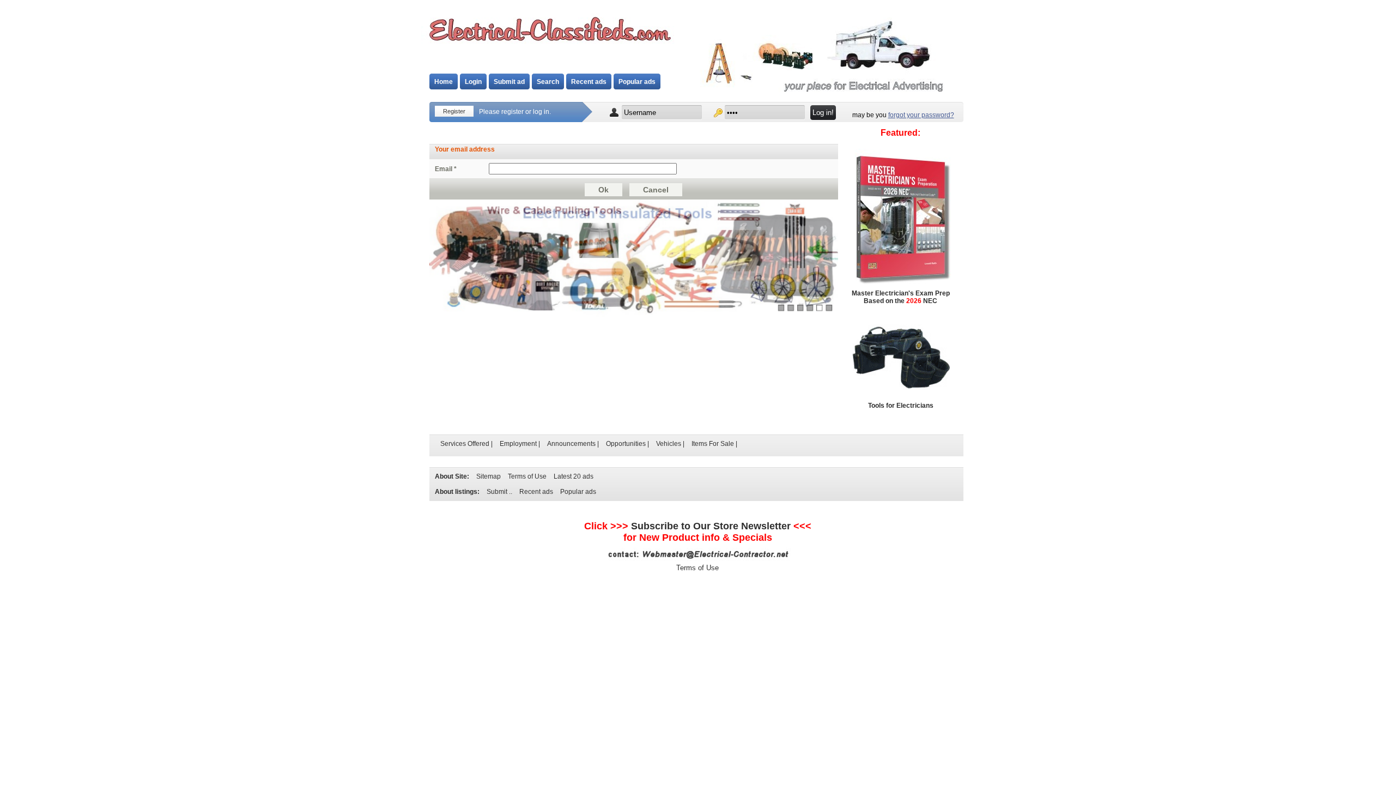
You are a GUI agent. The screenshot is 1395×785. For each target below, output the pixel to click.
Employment (518, 444)
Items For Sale (713, 444)
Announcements (571, 444)
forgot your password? (921, 115)
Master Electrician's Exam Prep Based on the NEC (901, 297)
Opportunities (626, 444)
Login (473, 82)
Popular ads (637, 82)
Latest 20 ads (573, 476)
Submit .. (499, 492)
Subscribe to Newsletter (711, 526)
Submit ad (509, 82)
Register (454, 111)
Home (443, 82)
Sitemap (488, 476)
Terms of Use (527, 476)
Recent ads (588, 82)
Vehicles (668, 444)
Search (548, 82)
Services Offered (464, 444)
